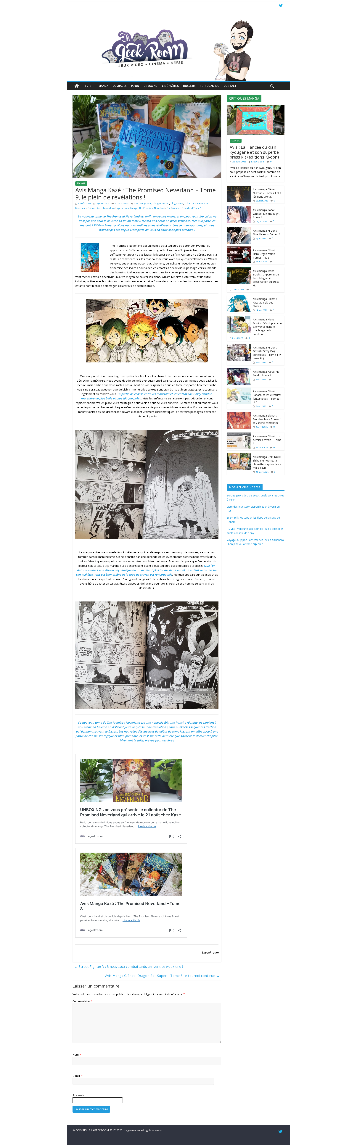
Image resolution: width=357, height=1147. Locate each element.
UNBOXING (150, 86)
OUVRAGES (119, 86)
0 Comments (121, 203)
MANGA (103, 86)
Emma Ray (108, 208)
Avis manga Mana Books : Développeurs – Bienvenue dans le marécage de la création (267, 327)
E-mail (78, 1075)
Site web (78, 1095)
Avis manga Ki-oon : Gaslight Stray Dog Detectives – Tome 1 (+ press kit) (267, 353)
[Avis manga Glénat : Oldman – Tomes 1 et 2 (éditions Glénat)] (239, 187)
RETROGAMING (209, 86)
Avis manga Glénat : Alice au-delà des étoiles (265, 302)
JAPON (135, 86)
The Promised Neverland (152, 208)
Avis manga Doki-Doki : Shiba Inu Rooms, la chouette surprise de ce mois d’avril (267, 462)
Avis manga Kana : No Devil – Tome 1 (266, 373)
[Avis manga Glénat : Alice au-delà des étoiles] (239, 297)
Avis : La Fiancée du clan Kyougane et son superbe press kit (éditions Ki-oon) (254, 152)
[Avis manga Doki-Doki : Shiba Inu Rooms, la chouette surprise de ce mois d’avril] (239, 455)
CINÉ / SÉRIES (170, 86)
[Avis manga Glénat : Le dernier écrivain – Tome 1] (239, 434)
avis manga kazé (143, 203)
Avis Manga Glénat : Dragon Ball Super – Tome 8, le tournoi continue (162, 975)
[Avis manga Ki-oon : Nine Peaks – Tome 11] (239, 229)
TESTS (87, 86)
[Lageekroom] (178, 19)
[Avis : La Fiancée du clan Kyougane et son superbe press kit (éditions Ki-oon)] (255, 107)
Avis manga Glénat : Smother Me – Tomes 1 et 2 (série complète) (267, 419)
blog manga (177, 203)
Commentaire (82, 1001)
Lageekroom (102, 203)
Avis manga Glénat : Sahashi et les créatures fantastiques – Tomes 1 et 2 (267, 396)
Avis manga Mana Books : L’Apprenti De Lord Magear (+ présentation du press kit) (266, 278)
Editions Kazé (95, 208)
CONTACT (230, 86)
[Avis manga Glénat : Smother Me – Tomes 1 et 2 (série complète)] (239, 414)
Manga (133, 208)
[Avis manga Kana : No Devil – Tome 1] (239, 370)
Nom (77, 1054)
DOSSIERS (189, 86)
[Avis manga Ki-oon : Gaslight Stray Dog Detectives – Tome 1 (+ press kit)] (239, 346)
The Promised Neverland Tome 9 (184, 208)
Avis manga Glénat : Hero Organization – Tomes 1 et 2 (265, 253)
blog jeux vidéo (161, 203)
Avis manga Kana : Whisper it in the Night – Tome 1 (267, 213)
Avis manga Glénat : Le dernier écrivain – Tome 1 (267, 439)
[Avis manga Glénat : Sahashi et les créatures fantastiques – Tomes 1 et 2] (239, 389)
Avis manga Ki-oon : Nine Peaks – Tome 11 (266, 232)
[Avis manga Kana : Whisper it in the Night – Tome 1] (239, 208)
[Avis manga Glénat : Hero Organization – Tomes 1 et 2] (239, 248)
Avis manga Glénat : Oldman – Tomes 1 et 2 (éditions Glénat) (267, 193)
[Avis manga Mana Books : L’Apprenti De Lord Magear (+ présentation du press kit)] (239, 269)
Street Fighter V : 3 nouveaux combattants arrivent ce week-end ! (128, 966)
